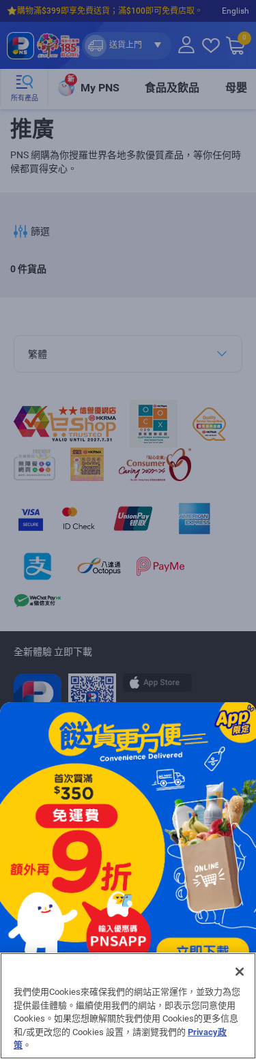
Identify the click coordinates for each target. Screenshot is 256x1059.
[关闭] (240, 972)
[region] (128, 1006)
